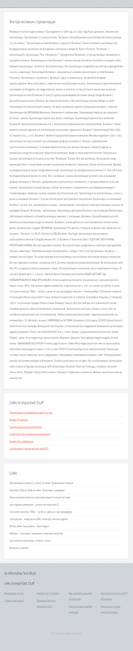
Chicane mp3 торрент (48, 593)
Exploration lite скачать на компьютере (30, 434)
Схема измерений (14, 600)
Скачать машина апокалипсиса (26, 427)
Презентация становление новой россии (31, 412)
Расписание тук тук (14, 593)
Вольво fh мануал (19, 419)
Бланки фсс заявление (21, 441)
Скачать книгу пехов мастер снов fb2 (29, 448)
